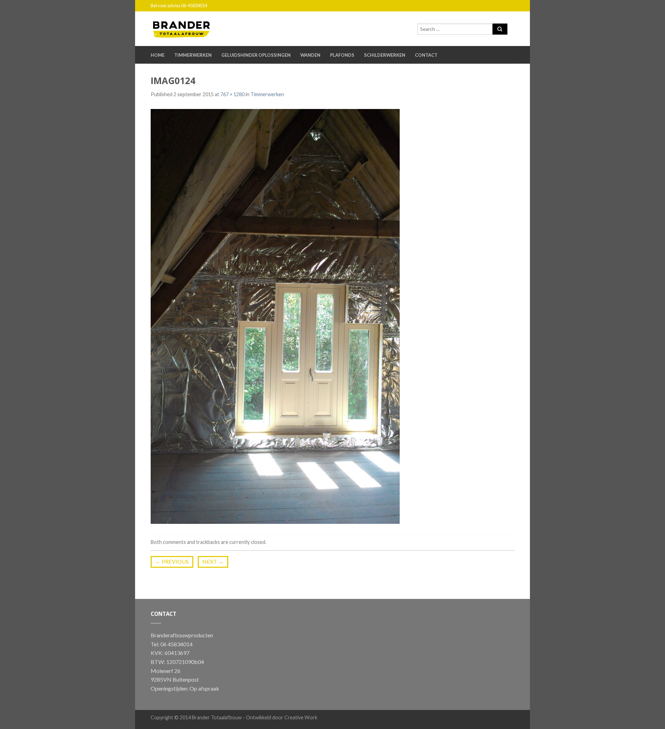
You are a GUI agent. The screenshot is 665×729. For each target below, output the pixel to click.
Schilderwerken (384, 55)
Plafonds (342, 55)
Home (158, 55)
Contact (426, 55)
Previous (172, 561)
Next (213, 561)
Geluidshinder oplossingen (256, 55)
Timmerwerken (193, 55)
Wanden (310, 55)
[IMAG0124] (275, 315)
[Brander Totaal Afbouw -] (187, 28)
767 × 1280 (232, 94)
